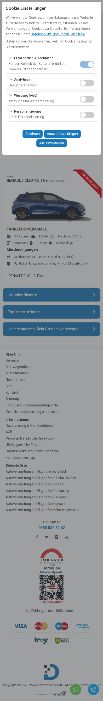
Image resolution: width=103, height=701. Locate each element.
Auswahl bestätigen (62, 134)
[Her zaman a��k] (87, 64)
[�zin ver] (87, 82)
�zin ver (87, 83)
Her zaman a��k (87, 64)
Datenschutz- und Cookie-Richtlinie (58, 34)
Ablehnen (32, 134)
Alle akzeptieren (51, 143)
